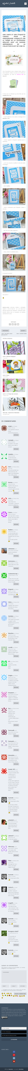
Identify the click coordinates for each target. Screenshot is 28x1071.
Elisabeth (11, 693)
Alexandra (11, 755)
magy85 (10, 903)
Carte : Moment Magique (9, 356)
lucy (9, 708)
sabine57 (11, 836)
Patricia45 (11, 730)
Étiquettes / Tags (15, 24)
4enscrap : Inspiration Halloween (11, 412)
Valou (10, 602)
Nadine (10, 529)
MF (9, 661)
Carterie (9, 24)
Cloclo (10, 512)
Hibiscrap (11, 846)
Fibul (9, 860)
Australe (11, 23)
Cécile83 (10, 440)
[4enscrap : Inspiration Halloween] (14, 404)
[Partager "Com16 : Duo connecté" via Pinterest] (15, 324)
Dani (9, 467)
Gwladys (10, 616)
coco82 (10, 647)
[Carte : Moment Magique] (14, 347)
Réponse (16, 435)
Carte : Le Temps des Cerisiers (10, 394)
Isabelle (10, 454)
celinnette (11, 549)
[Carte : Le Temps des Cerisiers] (14, 385)
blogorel (10, 589)
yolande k (11, 820)
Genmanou (11, 561)
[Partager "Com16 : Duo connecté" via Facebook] (10, 324)
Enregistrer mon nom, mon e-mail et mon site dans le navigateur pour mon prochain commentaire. (13, 990)
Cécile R (10, 887)
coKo (9, 498)
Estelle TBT (11, 769)
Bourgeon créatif (13, 931)
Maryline (10, 633)
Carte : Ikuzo (6, 375)
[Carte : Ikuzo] (14, 366)
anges (10, 426)
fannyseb (11, 741)
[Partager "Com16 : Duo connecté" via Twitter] (12, 324)
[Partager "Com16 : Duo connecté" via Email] (18, 324)
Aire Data (21, 1069)
